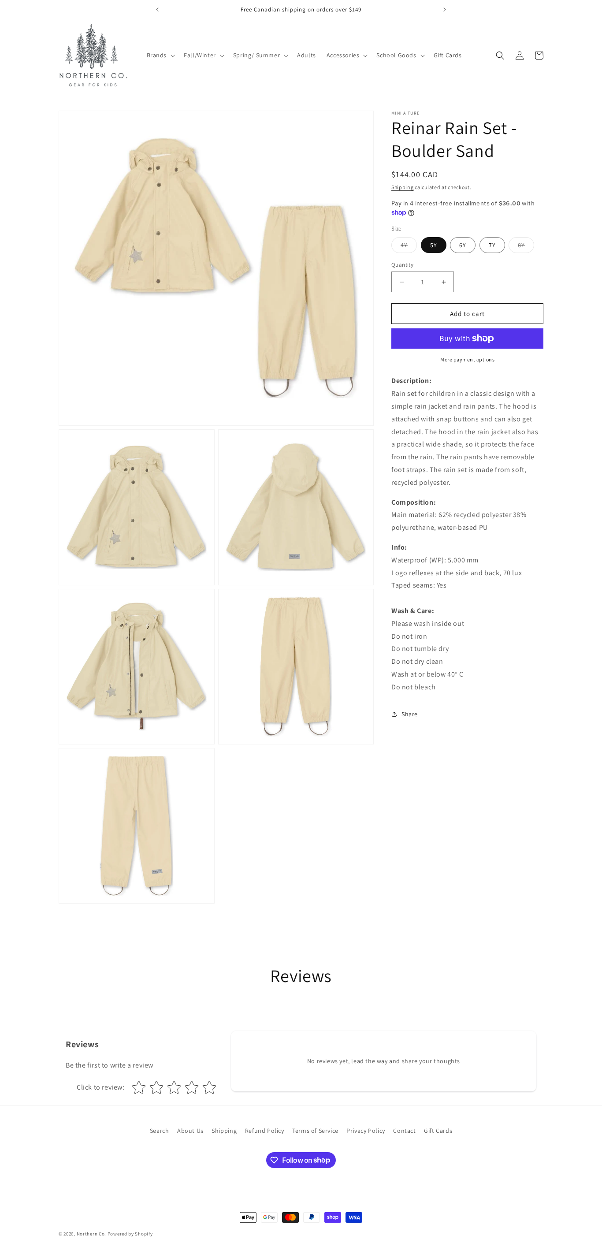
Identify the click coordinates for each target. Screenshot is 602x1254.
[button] (160, 55)
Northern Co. (91, 1234)
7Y (492, 245)
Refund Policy (264, 1131)
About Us (190, 1131)
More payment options (467, 359)
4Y (409, 247)
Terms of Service (315, 1131)
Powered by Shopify (130, 1234)
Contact (404, 1131)
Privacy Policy (365, 1131)
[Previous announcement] (157, 9)
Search (159, 1131)
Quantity (402, 264)
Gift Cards (438, 1131)
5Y (433, 245)
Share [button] (409, 714)
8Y (526, 247)
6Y (462, 245)
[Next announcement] (444, 9)
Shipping (402, 187)
